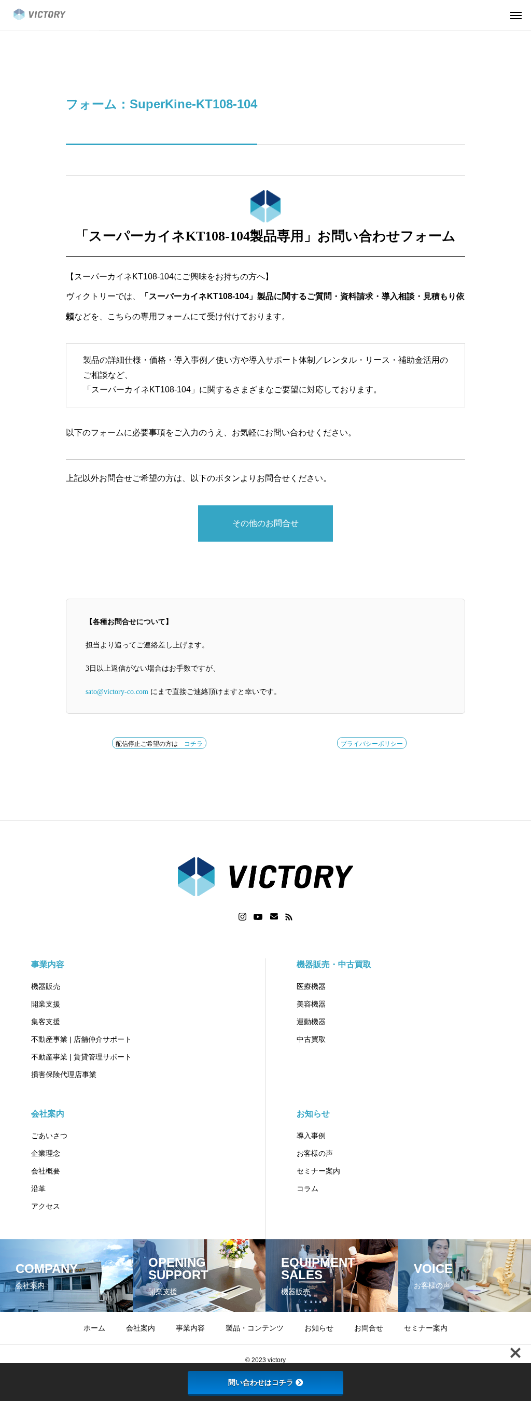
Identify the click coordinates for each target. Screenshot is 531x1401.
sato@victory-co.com (117, 692)
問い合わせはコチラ (261, 1382)
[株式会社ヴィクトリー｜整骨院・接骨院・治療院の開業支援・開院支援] (49, 15)
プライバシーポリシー (372, 743)
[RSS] (288, 917)
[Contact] (274, 917)
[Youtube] (258, 917)
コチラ (193, 743)
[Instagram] (242, 917)
